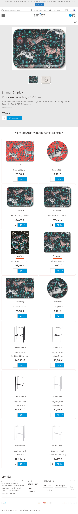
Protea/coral (20, 165)
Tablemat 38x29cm (57, 261)
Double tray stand (20, 352)
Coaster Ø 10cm (57, 170)
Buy (24, 180)
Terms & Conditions (39, 10)
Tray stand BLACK (20, 347)
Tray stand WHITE (57, 396)
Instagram (62, 486)
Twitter (49, 486)
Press (29, 488)
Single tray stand (57, 352)
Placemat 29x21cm (20, 170)
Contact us (31, 492)
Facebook (49, 490)
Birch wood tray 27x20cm (20, 216)
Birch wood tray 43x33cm (57, 216)
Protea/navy (20, 210)
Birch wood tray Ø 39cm (19, 261)
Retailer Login (55, 10)
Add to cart (16, 118)
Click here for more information (66, 2)
